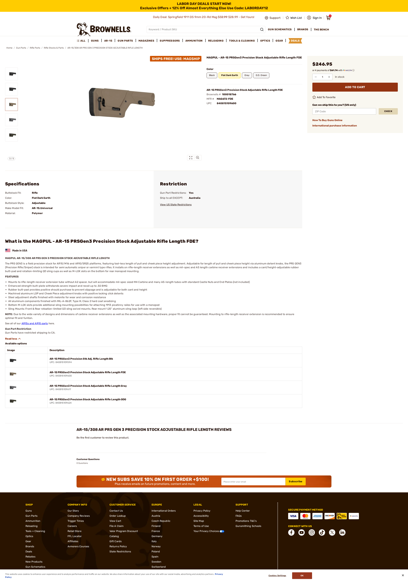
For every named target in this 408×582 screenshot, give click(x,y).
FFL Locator (75, 536)
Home (9, 48)
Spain (155, 556)
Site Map (198, 520)
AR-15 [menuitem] (108, 40)
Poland (156, 551)
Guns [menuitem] (95, 40)
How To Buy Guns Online (327, 120)
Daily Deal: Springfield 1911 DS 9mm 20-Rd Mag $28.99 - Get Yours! (204, 17)
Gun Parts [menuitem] (125, 40)
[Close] (402, 575)
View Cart (115, 520)
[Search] (262, 29)
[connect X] (332, 532)
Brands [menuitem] (302, 29)
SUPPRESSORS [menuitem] (170, 40)
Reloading (32, 526)
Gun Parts (21, 48)
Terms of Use (201, 526)
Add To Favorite (326, 97)
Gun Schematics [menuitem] (280, 29)
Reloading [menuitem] (216, 40)
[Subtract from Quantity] (316, 77)
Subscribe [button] (295, 481)
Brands (30, 546)
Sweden (156, 561)
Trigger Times (76, 520)
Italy (154, 541)
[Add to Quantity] (329, 77)
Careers (72, 526)
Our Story (73, 510)
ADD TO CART (355, 87)
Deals (29, 551)
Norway (156, 546)
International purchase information (334, 125)
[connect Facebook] (291, 532)
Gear (28, 541)
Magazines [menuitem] (146, 40)
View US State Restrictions (176, 204)
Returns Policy (118, 546)
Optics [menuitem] (265, 40)
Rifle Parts (35, 48)
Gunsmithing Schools (248, 526)
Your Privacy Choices (206, 531)
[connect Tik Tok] (322, 532)
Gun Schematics (35, 566)
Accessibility (201, 515)
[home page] (103, 29)
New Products (34, 561)
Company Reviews (79, 515)
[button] (314, 18)
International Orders (164, 510)
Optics (29, 536)
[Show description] (13, 338)
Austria (156, 515)
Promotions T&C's (246, 520)
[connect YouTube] (301, 532)
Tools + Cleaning (35, 531)
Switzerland (159, 566)
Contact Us (116, 510)
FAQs (239, 515)
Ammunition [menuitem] (194, 40)
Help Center (243, 510)
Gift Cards (115, 541)
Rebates (30, 556)
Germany (157, 536)
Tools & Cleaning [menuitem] (242, 40)
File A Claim (116, 526)
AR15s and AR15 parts (35, 323)
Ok (302, 576)
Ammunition (33, 520)
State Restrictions (120, 551)
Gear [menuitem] (279, 40)
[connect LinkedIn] (342, 532)
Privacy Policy (201, 510)
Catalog (114, 536)
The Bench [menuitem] (321, 29)
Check (388, 111)
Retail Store (74, 531)
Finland (156, 526)
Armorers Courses (78, 546)
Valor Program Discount (123, 531)
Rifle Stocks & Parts (54, 48)
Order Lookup (117, 515)
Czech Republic (161, 520)
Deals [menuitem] (295, 40)
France (156, 531)
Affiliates (73, 541)
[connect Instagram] (312, 532)
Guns (29, 510)
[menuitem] (82, 41)
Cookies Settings (277, 576)
